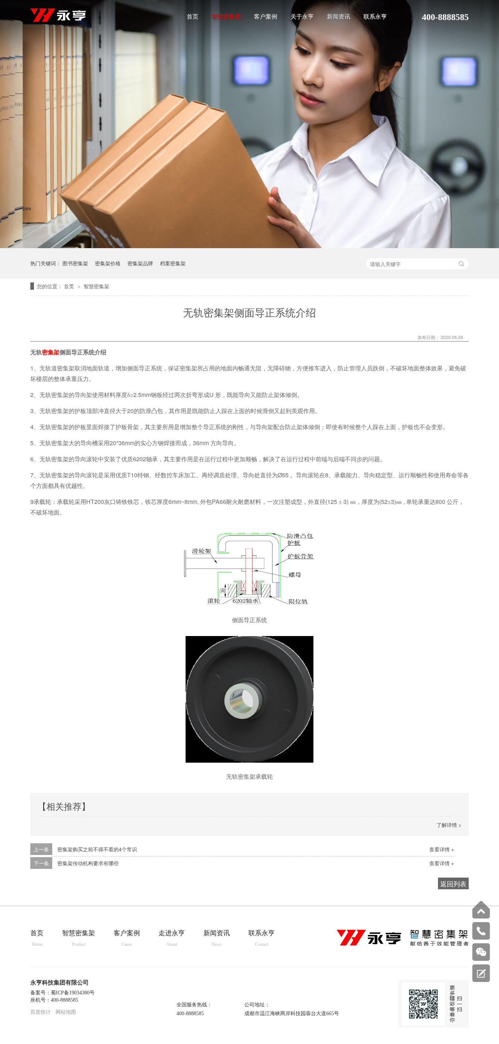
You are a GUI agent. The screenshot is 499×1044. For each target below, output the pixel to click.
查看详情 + (441, 849)
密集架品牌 (140, 263)
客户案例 (265, 17)
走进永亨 (172, 938)
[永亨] (403, 944)
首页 (192, 17)
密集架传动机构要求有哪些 (88, 863)
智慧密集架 (226, 17)
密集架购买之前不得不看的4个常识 (97, 849)
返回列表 (453, 883)
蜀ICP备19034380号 (73, 992)
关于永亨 (302, 17)
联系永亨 (375, 17)
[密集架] (58, 20)
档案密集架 (173, 263)
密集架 (51, 352)
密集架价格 (108, 263)
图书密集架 (75, 263)
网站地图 (66, 1012)
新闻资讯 (338, 17)
